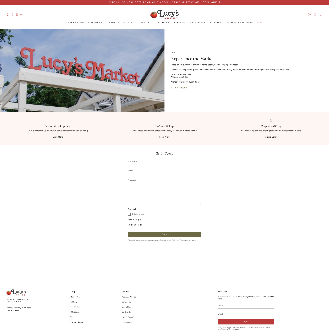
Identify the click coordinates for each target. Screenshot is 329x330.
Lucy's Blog (126, 307)
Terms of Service (185, 240)
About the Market (129, 297)
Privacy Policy (171, 240)
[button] (315, 14)
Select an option (135, 219)
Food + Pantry (76, 307)
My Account (126, 322)
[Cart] (321, 14)
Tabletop (73, 302)
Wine (72, 317)
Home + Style (75, 297)
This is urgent (138, 214)
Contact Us (126, 302)
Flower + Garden (77, 322)
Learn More (58, 137)
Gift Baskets (75, 312)
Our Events (126, 312)
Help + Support (128, 317)
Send (164, 234)
